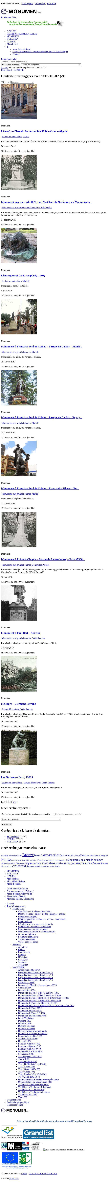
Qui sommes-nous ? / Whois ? (20, 891)
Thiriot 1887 (23, 1059)
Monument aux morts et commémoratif (52, 860)
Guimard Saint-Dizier (27, 1038)
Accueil (4, 67)
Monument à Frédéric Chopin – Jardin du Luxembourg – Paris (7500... (43, 559)
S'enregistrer (27, 3)
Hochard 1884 (24, 1041)
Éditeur (21, 949)
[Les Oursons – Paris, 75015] (19, 764)
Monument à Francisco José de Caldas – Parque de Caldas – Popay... (41, 417)
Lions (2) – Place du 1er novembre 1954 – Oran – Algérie (34, 131)
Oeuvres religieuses (26, 863)
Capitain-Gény (24, 987)
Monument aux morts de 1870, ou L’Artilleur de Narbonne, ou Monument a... (46, 202)
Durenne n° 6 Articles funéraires (32, 1033)
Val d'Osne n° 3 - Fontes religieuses (34, 1092)
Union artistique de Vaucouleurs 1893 (35, 1082)
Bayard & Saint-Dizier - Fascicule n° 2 (35, 972)
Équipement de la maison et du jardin (43, 866)
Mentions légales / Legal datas (20, 899)
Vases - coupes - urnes (28, 942)
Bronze (28, 855)
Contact (15, 54)
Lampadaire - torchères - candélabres (34, 926)
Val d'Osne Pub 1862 (27, 1094)
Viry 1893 (22, 1097)
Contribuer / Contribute (17, 888)
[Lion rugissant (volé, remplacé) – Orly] (19, 263)
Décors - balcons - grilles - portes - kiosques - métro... (42, 914)
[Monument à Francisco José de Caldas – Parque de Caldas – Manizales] (19, 333)
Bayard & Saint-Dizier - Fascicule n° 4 (35, 977)
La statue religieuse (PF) (29, 1044)
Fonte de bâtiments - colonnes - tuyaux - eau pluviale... (42, 919)
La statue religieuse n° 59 (29, 1049)
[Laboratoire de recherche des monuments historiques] (36, 1149)
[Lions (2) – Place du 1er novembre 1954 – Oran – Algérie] (19, 118)
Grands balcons (16, 860)
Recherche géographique (18, 1102)
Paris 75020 (42, 863)
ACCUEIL (12, 31)
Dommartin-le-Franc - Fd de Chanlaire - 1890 (38, 993)
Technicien (23, 965)
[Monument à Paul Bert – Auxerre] (19, 620)
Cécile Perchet (45, 207)
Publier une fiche (8, 17)
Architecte (4, 855)
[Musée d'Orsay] (14, 1149)
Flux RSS (51, 3)
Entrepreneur (24, 952)
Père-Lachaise (56, 863)
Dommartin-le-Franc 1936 (30, 1010)
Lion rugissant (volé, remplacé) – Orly (23, 275)
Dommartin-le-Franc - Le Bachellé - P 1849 (37, 1003)
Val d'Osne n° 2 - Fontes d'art (31, 1089)
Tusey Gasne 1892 (26, 1072)
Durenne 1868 (24, 1021)
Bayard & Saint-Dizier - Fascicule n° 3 (35, 975)
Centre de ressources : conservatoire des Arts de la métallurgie (40, 51)
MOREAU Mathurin (8, 864)
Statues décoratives (10, 709)
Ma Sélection (13, 879)
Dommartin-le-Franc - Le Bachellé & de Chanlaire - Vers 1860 (46, 1005)
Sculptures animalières (12, 136)
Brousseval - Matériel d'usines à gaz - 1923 (37, 985)
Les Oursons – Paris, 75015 (17, 777)
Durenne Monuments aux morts (32, 1031)
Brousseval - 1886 (26, 982)
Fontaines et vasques (99, 855)
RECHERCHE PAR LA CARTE (22, 34)
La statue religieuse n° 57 (29, 1046)
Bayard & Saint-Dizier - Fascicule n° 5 (35, 980)
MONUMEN (13, 36)
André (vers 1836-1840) (29, 970)
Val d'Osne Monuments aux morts (33, 1084)
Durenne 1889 (24, 1023)
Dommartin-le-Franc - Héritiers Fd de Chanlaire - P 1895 (43, 998)
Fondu (77, 855)
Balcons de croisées (15, 855)
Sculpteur (87, 863)
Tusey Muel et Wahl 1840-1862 (32, 1074)
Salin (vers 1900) (25, 1054)
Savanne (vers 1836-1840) (30, 1056)
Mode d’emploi (14, 884)
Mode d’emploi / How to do (19, 894)
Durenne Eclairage (26, 1026)
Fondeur (22, 954)
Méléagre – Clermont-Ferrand (18, 703)
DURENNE (70, 855)
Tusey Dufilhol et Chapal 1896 (32, 1064)
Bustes (37, 855)
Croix (62, 855)
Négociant (22, 957)
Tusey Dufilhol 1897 (27, 1061)
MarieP (26, 281)
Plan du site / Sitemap (16, 896)
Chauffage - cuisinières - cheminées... (35, 911)
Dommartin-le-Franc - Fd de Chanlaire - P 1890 (39, 995)
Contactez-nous (14, 1100)
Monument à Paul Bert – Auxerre (20, 632)
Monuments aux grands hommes (16, 352)
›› (17, 802)
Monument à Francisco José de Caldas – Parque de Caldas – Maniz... (41, 346)
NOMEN (11, 41)
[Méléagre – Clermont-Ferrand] (19, 691)
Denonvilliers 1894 (26, 990)
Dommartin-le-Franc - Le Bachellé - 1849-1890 (39, 1000)
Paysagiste (23, 959)
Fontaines (84, 855)
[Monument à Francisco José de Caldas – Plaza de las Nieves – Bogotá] (19, 475)
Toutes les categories (16, 906)
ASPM (24, 1173)
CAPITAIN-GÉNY (50, 855)
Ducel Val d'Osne (26, 1018)
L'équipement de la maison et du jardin (35, 924)
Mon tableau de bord (16, 881)
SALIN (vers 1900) (72, 863)
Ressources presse (15, 1105)
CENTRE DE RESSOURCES (43, 1173)
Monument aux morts (29, 860)
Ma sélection (12, 44)
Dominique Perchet (40, 565)
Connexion (40, 3)
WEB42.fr (14, 1178)
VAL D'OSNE (20, 866)
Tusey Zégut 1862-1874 (29, 1077)
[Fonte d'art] (4, 1149)
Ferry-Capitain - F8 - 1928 (30, 1036)
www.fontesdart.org (21, 49)
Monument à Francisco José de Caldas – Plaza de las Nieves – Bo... (40, 488)
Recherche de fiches (10, 65)
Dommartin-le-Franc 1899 (30, 1008)
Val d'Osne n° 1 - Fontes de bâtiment (34, 1087)
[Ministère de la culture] (25, 1149)
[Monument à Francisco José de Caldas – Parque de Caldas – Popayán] (19, 404)
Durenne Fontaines (26, 1028)
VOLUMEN (12, 39)
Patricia (26, 136)
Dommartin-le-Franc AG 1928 (31, 1013)
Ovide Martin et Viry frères (30, 1051)
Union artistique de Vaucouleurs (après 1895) (38, 1079)
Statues (96, 863)
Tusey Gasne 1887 (26, 1066)
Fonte (6, 859)
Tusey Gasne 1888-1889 (29, 1069)
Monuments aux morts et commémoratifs (20, 207)
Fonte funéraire (25, 921)
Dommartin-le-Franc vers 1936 (32, 1015)
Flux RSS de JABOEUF (12, 70)
